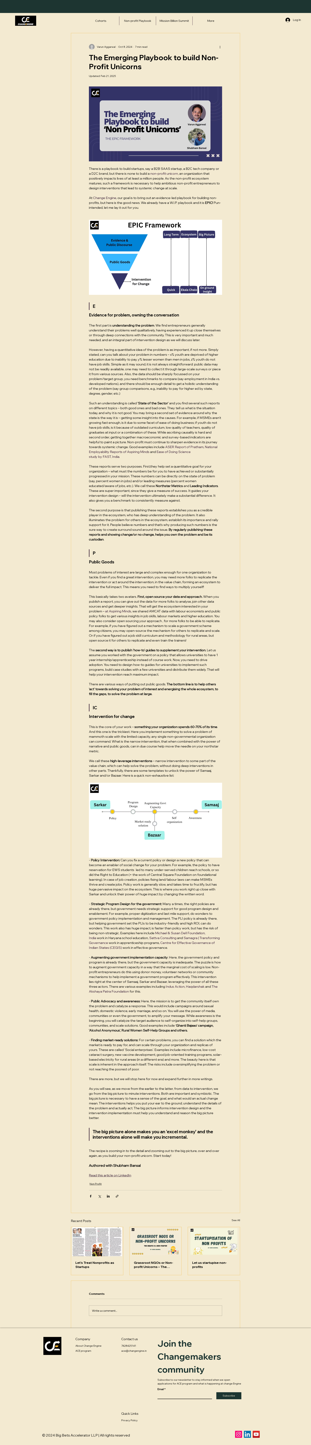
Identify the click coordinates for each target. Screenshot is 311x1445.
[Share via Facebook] (90, 1196)
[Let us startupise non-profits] (214, 1241)
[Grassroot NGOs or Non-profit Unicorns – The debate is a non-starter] (156, 1241)
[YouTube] (256, 1434)
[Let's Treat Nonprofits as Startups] (97, 1241)
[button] (100, 20)
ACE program (83, 1350)
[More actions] (220, 47)
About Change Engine (88, 1345)
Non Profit (96, 1183)
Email (161, 1389)
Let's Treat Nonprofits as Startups (94, 1265)
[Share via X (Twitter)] (99, 1196)
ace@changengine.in (134, 1350)
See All (236, 1220)
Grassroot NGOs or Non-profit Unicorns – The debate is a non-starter (153, 1265)
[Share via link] (117, 1196)
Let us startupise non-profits (209, 1265)
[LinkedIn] (247, 1434)
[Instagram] (238, 1434)
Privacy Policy (129, 1420)
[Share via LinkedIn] (108, 1196)
